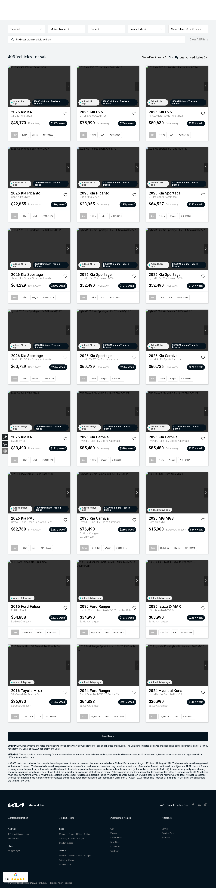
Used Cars (114, 851)
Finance (113, 833)
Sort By (173, 57)
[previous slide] (10, 86)
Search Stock (116, 837)
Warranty (166, 837)
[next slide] (68, 86)
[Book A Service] (5, 437)
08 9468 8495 (14, 851)
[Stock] (5, 444)
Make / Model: (59, 29)
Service (165, 829)
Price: (94, 29)
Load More (108, 736)
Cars (112, 829)
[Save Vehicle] (65, 114)
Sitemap (68, 883)
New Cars (114, 842)
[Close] (5, 451)
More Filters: (178, 29)
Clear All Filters (199, 39)
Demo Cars (115, 846)
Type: (13, 29)
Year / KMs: (137, 29)
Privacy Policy (56, 883)
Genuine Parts (168, 833)
